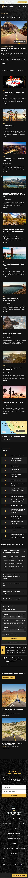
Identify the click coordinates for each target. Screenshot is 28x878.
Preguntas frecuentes (19, 824)
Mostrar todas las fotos (20, 41)
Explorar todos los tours (8, 677)
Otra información (14, 853)
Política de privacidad (20, 848)
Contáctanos (18, 829)
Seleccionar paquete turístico (19, 875)
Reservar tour (14, 638)
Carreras (14, 843)
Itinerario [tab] (6, 70)
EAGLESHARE (7, 824)
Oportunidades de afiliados (14, 838)
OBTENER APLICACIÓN (22, 2)
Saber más (8, 664)
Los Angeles (10, 46)
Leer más (3, 63)
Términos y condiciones (8, 848)
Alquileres (21, 819)
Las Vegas (3, 46)
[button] (14, 552)
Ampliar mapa (21, 430)
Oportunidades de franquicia (14, 833)
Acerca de (9, 829)
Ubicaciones (7, 819)
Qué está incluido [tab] (21, 70)
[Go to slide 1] (13, 705)
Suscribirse (14, 795)
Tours (14, 819)
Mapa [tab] (12, 70)
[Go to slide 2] (14, 705)
